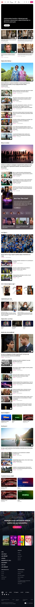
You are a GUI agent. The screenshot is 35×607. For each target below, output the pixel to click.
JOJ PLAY (4, 554)
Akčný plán (20, 583)
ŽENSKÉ (19, 552)
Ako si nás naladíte (21, 575)
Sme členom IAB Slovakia (25, 600)
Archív (8, 2)
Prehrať (15, 527)
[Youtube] (6, 594)
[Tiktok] (9, 594)
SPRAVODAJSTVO (5, 569)
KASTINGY (4, 562)
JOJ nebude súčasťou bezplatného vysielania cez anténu (24, 581)
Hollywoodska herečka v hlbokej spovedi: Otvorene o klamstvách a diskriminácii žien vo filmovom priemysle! (17, 20)
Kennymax (7, 603)
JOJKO (3, 558)
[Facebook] (2, 594)
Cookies (13, 599)
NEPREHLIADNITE (21, 569)
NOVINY (2, 571)
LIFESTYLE (20, 550)
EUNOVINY (3, 578)
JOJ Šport (19, 2)
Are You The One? (21, 198)
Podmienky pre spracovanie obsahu (5, 600)
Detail (17, 207)
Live (5, 2)
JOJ (2, 552)
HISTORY (19, 559)
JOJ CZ (3, 565)
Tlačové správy (20, 571)
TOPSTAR (19, 554)
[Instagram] (4, 594)
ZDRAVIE (19, 558)
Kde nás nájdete (20, 577)
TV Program (11, 2)
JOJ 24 (15, 2)
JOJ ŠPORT (4, 556)
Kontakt (32, 599)
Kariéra (19, 578)
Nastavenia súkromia (17, 600)
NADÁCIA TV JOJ (6, 560)
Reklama (19, 573)
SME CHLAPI (20, 556)
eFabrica (14, 603)
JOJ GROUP (4, 567)
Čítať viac (7, 25)
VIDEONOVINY (3, 577)
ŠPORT (2, 575)
